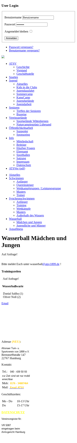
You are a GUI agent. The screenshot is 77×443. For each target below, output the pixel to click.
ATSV (13, 63)
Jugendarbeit (23, 104)
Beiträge (21, 144)
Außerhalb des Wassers (30, 215)
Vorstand (21, 70)
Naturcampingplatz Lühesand (33, 124)
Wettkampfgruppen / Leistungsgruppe (38, 188)
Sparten (13, 77)
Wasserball (15, 218)
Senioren (14, 107)
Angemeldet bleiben (16, 31)
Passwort (9, 24)
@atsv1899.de (50, 264)
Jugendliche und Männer (31, 225)
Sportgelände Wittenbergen (32, 121)
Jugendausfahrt (25, 90)
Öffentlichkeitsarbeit (21, 127)
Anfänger (22, 181)
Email (4, 303)
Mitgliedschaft (24, 141)
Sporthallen (23, 154)
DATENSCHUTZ (13, 412)
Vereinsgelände (18, 117)
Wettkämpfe (23, 208)
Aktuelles (22, 83)
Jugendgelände (25, 100)
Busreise (21, 114)
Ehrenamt (22, 151)
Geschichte (23, 67)
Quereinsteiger (25, 185)
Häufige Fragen (25, 148)
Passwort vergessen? (21, 47)
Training (21, 205)
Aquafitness (16, 229)
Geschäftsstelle (25, 73)
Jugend (13, 80)
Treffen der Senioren (28, 111)
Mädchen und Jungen (29, 222)
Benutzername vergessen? (24, 50)
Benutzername (12, 17)
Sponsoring (23, 134)
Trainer (20, 195)
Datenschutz (23, 165)
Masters (21, 191)
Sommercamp (24, 94)
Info (11, 138)
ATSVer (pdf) (17, 168)
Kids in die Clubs (26, 87)
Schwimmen (16, 178)
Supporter (22, 131)
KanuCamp (23, 97)
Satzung (21, 158)
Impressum (22, 161)
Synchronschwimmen (22, 198)
